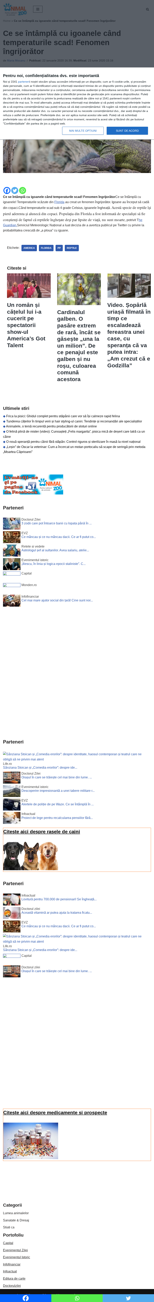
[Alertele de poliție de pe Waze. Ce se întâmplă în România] (11, 805)
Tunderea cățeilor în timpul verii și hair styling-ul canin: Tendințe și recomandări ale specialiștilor (74, 421)
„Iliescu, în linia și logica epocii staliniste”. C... (53, 563)
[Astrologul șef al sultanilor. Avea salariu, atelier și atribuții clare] (11, 551)
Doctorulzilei (12, 1285)
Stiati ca (8, 1227)
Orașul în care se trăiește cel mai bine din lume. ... (56, 777)
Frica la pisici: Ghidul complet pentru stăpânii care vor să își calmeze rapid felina (63, 416)
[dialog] (77, 104)
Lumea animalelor (16, 1213)
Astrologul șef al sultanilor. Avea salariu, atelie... (55, 550)
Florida (59, 202)
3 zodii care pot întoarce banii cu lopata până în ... (56, 523)
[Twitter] (14, 190)
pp (59, 248)
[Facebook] (6, 190)
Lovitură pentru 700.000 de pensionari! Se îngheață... (59, 899)
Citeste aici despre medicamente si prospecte (55, 1112)
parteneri (23, 81)
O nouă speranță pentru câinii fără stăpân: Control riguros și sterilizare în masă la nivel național (73, 441)
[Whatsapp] (22, 190)
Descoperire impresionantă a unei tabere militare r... (58, 790)
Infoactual (10, 1271)
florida (46, 248)
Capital (8, 1243)
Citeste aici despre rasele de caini (41, 831)
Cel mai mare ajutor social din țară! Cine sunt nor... (57, 600)
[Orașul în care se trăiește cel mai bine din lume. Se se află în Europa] (11, 778)
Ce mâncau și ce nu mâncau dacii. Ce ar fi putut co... (58, 537)
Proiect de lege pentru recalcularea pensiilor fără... (57, 818)
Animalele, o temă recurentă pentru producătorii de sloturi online (51, 426)
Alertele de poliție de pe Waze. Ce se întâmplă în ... (57, 804)
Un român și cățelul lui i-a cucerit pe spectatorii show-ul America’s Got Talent (26, 325)
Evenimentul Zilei (15, 1250)
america (29, 248)
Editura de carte (14, 1278)
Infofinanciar (11, 1264)
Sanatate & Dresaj (16, 1220)
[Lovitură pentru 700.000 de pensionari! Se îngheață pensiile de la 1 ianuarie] (11, 900)
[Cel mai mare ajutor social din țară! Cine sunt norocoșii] (11, 601)
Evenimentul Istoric (16, 1257)
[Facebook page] (33, 493)
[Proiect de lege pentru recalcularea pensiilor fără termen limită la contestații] (11, 818)
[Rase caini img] (30, 869)
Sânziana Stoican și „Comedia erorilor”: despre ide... (40, 767)
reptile (72, 248)
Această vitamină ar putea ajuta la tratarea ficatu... (56, 912)
